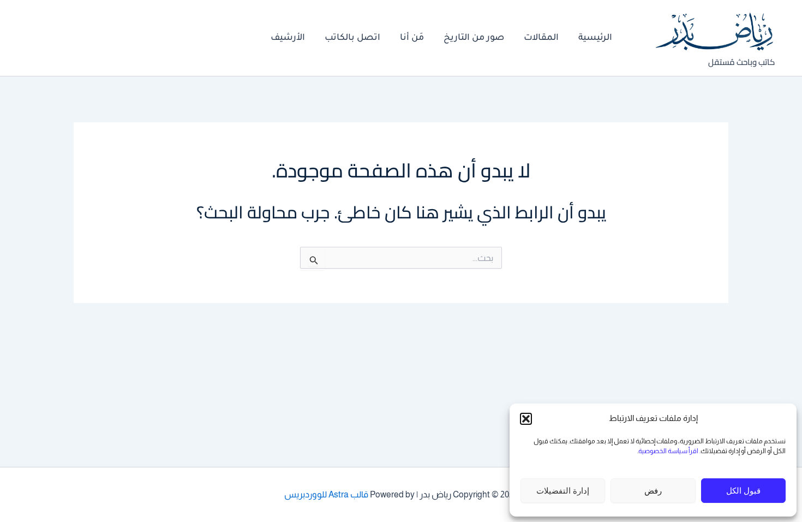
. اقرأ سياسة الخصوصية (669, 451)
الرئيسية (595, 38)
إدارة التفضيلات (562, 490)
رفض (653, 490)
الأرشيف (288, 38)
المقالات (541, 38)
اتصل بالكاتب (352, 38)
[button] (525, 418)
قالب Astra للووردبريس (326, 494)
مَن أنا (412, 38)
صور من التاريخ (474, 38)
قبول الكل (743, 490)
